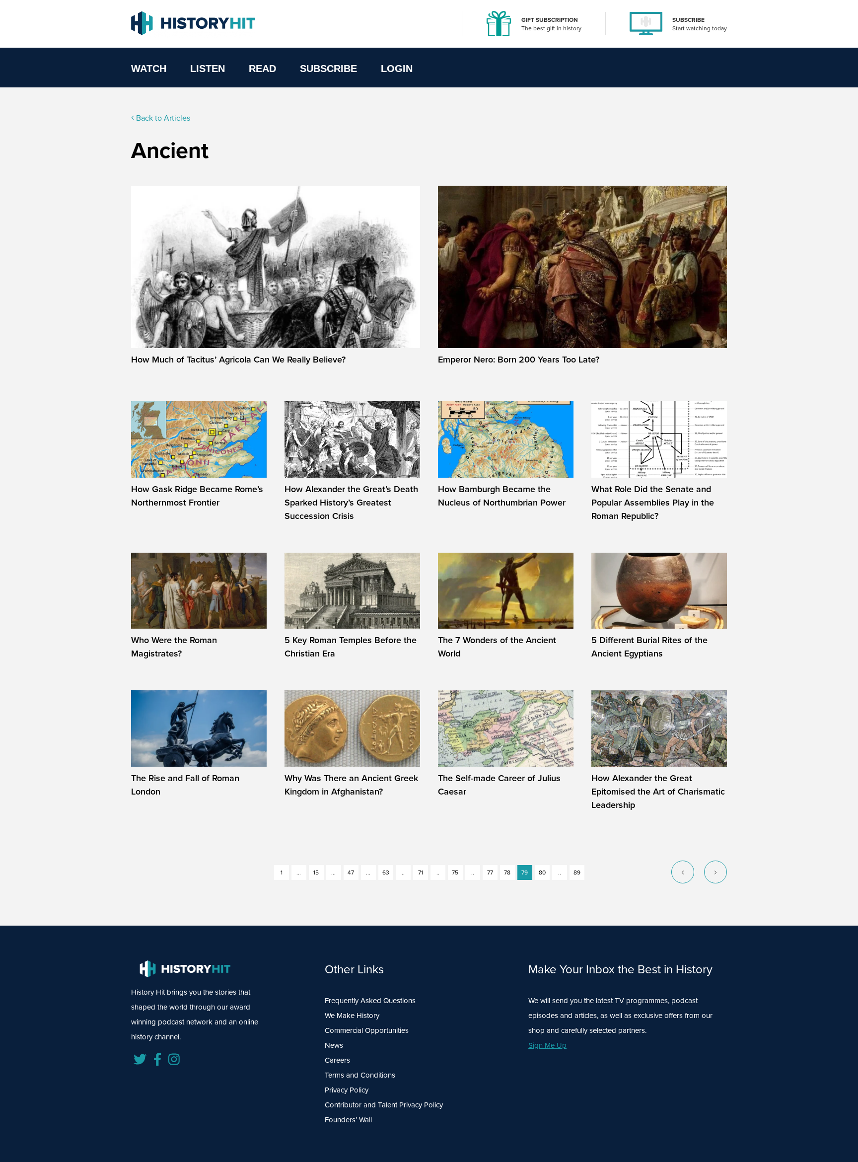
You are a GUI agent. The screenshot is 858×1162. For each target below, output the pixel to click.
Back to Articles (162, 118)
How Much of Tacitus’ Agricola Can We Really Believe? (238, 359)
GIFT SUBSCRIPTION (549, 19)
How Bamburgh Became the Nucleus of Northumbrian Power (502, 496)
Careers (337, 1060)
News (334, 1045)
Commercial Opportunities (367, 1030)
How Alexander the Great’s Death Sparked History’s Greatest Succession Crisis (351, 502)
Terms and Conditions (360, 1075)
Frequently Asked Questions (370, 1000)
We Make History (352, 1015)
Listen (207, 68)
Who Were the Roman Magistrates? (174, 647)
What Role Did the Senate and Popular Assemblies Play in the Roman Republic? (652, 502)
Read (262, 68)
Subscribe (328, 68)
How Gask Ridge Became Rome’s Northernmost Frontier (197, 496)
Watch (148, 68)
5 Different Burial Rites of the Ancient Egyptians (649, 647)
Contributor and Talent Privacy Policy (384, 1104)
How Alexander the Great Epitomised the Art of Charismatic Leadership (658, 791)
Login (397, 68)
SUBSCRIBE (688, 19)
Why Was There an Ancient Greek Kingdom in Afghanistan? (351, 785)
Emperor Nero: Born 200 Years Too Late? (518, 359)
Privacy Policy (346, 1090)
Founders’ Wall (348, 1119)
